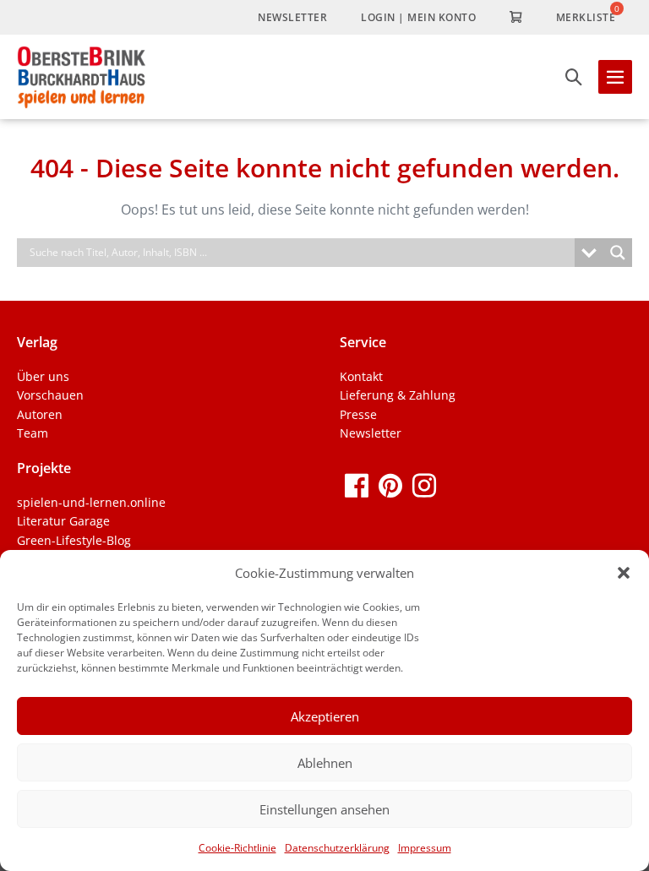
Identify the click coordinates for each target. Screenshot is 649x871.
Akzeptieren (325, 716)
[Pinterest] (390, 484)
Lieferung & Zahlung (397, 395)
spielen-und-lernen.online (91, 502)
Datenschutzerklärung (337, 848)
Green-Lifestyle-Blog (74, 540)
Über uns (43, 376)
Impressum (424, 848)
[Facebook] (356, 484)
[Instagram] (424, 484)
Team (32, 433)
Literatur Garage (63, 521)
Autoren (40, 414)
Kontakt (361, 376)
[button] (623, 572)
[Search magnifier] (617, 252)
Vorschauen (50, 395)
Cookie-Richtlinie (237, 848)
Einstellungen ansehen (324, 809)
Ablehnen (324, 762)
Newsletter (292, 17)
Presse (358, 414)
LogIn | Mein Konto (418, 17)
